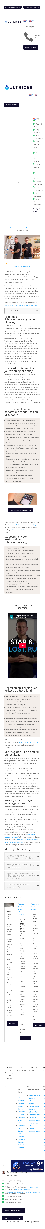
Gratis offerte (31, 47)
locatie (17, 228)
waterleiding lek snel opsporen (29, 743)
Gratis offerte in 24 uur (13, 1210)
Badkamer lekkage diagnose (35, 918)
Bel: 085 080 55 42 (12, 1218)
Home (12, 228)
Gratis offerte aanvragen (20, 510)
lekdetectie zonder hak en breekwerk (23, 530)
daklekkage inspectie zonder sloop (25, 525)
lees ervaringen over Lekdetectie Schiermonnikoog (20, 305)
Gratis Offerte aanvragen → (23, 266)
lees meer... (12, 1023)
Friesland (24, 228)
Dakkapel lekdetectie (9, 913)
